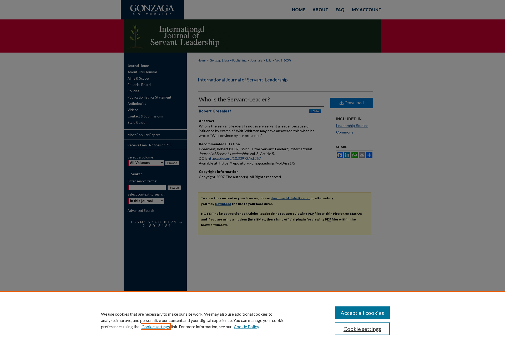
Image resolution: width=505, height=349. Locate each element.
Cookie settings (156, 326)
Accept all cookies (362, 313)
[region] (252, 320)
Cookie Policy (246, 326)
